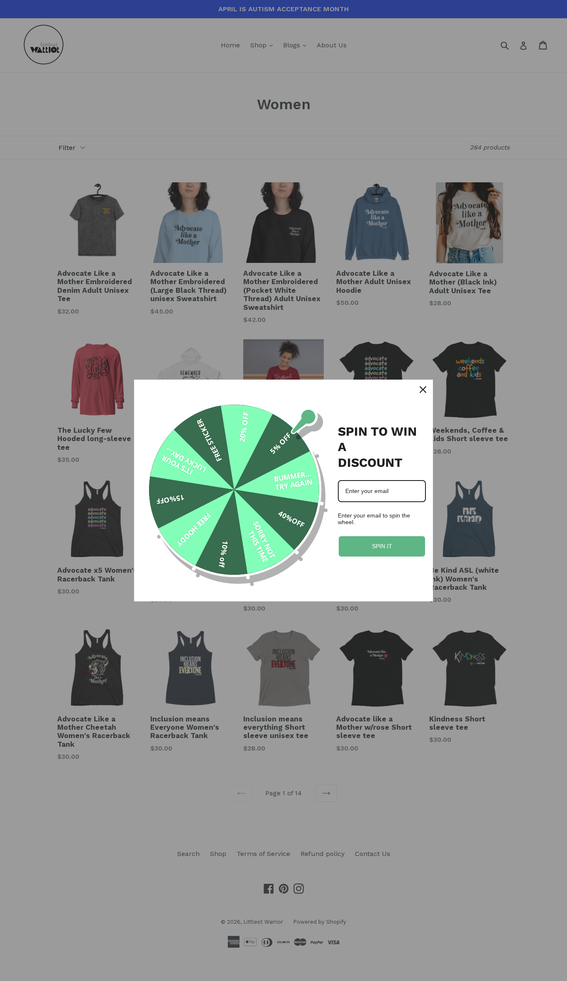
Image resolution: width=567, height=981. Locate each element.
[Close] (423, 390)
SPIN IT (382, 546)
